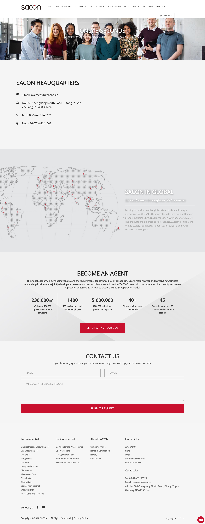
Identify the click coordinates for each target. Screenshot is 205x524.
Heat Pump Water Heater (32, 493)
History (93, 454)
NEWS (150, 6)
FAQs (127, 454)
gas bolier (25, 454)
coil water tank (63, 450)
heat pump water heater (67, 458)
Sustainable (95, 458)
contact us (135, 36)
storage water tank (65, 454)
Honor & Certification (100, 450)
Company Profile (98, 447)
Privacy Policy (81, 518)
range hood (26, 458)
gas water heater (29, 450)
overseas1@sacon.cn (44, 95)
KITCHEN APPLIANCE (84, 6)
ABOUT (127, 6)
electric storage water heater (34, 447)
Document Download (135, 458)
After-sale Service (133, 462)
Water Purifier (27, 489)
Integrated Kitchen (29, 466)
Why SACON (130, 447)
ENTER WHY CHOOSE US (102, 328)
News (127, 450)
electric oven (27, 478)
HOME (51, 6)
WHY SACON (139, 6)
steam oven (26, 482)
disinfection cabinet (30, 486)
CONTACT (160, 6)
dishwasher (26, 470)
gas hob (25, 462)
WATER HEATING (64, 6)
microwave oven (28, 474)
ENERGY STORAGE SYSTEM (108, 6)
